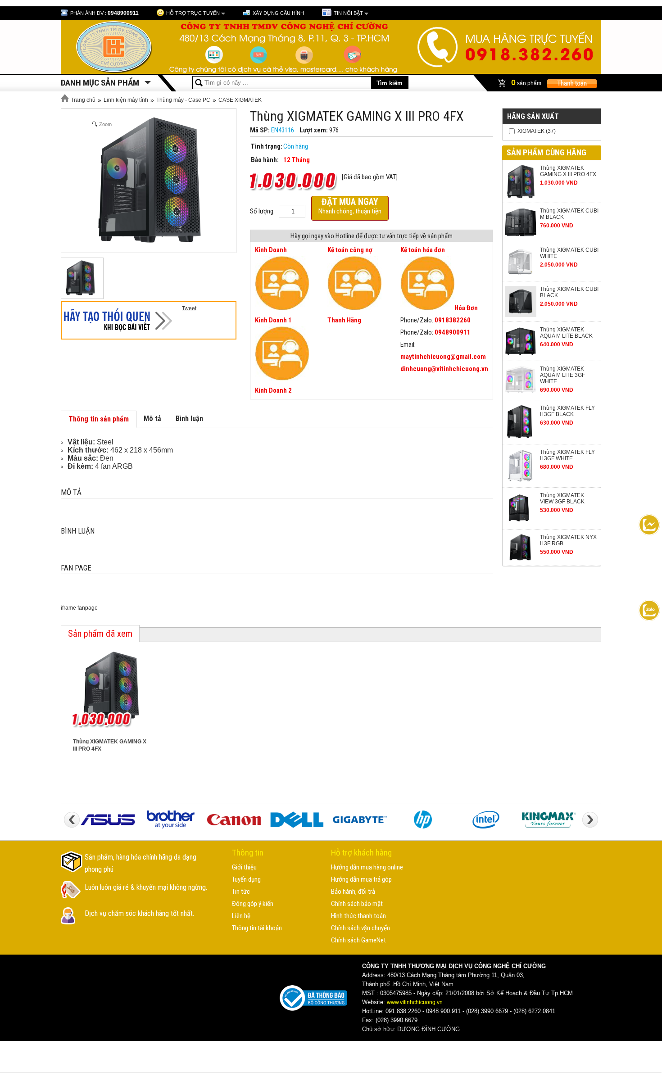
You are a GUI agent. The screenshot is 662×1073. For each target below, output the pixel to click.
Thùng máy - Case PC (183, 100)
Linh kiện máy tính (126, 100)
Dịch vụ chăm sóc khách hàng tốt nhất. (139, 913)
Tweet (189, 308)
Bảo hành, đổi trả (353, 891)
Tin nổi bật (348, 13)
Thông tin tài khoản (257, 928)
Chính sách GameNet (358, 940)
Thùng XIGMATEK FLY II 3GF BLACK (567, 411)
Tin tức (241, 891)
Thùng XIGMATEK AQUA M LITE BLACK (566, 332)
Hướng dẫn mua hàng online (367, 867)
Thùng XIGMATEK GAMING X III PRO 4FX (568, 171)
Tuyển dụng (246, 879)
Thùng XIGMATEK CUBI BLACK (569, 292)
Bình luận (189, 418)
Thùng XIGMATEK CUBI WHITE (569, 253)
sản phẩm (527, 82)
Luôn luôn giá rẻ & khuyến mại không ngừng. (146, 887)
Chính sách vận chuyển (360, 928)
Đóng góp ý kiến (252, 904)
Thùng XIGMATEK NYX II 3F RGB (568, 540)
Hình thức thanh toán (358, 916)
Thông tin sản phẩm (98, 419)
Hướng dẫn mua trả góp (361, 879)
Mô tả (152, 418)
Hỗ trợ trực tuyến (193, 13)
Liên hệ (241, 916)
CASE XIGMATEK (240, 100)
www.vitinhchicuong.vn (415, 1002)
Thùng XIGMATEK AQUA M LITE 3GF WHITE (562, 375)
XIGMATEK (530, 131)
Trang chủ (82, 100)
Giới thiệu (244, 867)
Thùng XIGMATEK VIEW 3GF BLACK (562, 498)
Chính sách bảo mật (357, 904)
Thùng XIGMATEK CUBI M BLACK (569, 214)
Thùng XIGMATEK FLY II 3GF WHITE (567, 455)
